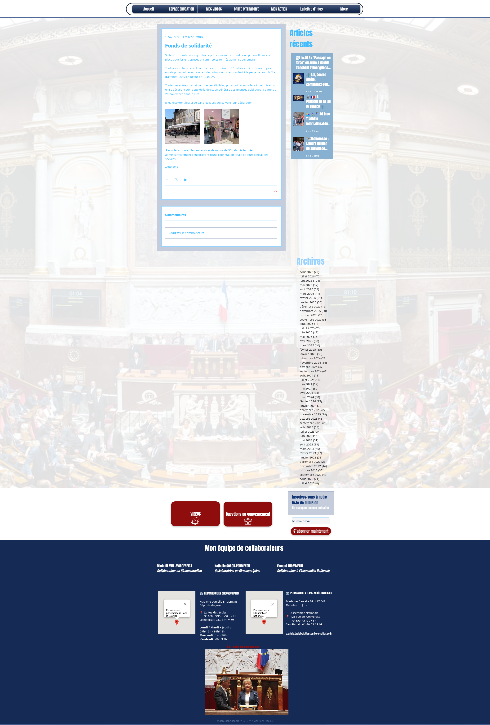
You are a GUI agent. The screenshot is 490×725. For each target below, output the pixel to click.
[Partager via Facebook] (167, 179)
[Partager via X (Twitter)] (176, 179)
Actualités (171, 167)
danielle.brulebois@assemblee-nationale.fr (309, 633)
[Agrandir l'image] (182, 126)
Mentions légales (263, 721)
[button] (279, 9)
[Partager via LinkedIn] (186, 179)
